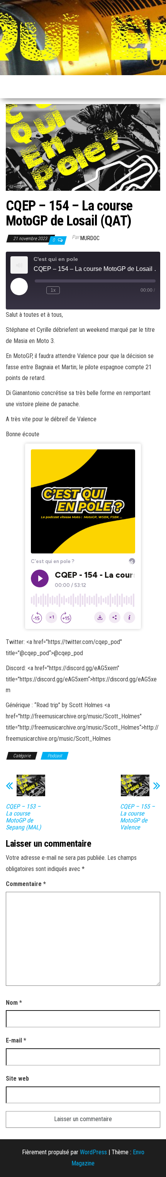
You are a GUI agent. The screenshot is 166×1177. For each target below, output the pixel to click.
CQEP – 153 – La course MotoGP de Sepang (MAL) (23, 817)
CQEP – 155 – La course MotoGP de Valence (137, 817)
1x (53, 290)
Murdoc (90, 238)
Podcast (54, 755)
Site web (17, 1078)
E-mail (16, 1040)
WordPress (93, 1152)
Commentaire (26, 884)
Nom (14, 1002)
